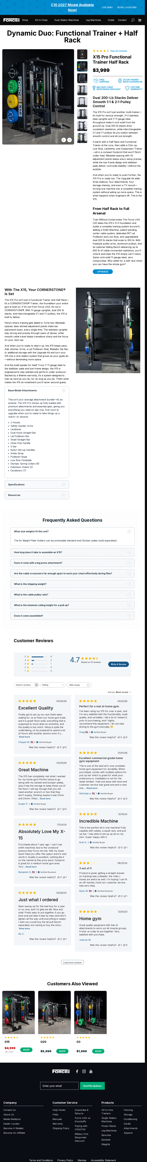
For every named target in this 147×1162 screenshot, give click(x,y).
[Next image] (69, 140)
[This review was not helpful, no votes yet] (63, 747)
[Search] (133, 20)
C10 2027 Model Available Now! (72, 7)
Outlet (111, 20)
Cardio (127, 1123)
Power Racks (108, 1126)
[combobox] (52, 685)
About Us (8, 1114)
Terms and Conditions (41, 1160)
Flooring (128, 1110)
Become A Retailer (13, 1128)
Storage (128, 1114)
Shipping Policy (61, 1128)
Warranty (58, 1123)
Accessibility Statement (103, 1160)
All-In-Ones (41, 20)
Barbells (105, 1139)
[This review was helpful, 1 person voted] (59, 809)
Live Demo (107, 7)
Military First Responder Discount (81, 1137)
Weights (105, 1144)
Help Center (59, 1110)
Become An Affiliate (14, 1132)
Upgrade (102, 271)
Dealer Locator (11, 1123)
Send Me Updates (92, 1085)
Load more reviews (72, 962)
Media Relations (12, 1119)
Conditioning (130, 1119)
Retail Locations (127, 7)
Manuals (57, 1119)
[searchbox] (24, 685)
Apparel (128, 1132)
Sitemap (82, 1160)
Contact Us (9, 1110)
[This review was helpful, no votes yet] (58, 747)
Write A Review (118, 664)
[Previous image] (63, 140)
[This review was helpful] (59, 939)
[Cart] (139, 20)
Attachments (131, 1128)
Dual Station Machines (66, 20)
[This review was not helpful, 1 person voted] (125, 847)
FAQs (55, 1114)
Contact (122, 20)
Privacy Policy (65, 1160)
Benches (106, 1135)
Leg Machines (93, 20)
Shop (25, 20)
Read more (24, 737)
